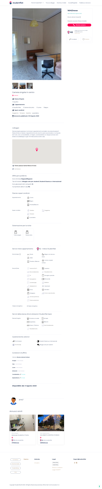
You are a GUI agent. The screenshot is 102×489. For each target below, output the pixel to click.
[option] (36, 44)
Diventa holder (15, 464)
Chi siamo (36, 463)
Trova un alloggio (50, 3)
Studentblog (15, 468)
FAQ (15, 472)
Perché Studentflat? (36, 3)
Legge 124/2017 (56, 469)
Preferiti (86, 39)
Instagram (76, 463)
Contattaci (15, 459)
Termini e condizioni (57, 467)
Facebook (74, 463)
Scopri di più (77, 33)
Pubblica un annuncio (85, 3)
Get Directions (17, 169)
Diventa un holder (61, 3)
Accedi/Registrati (72, 3)
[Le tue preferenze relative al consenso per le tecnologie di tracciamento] (99, 486)
